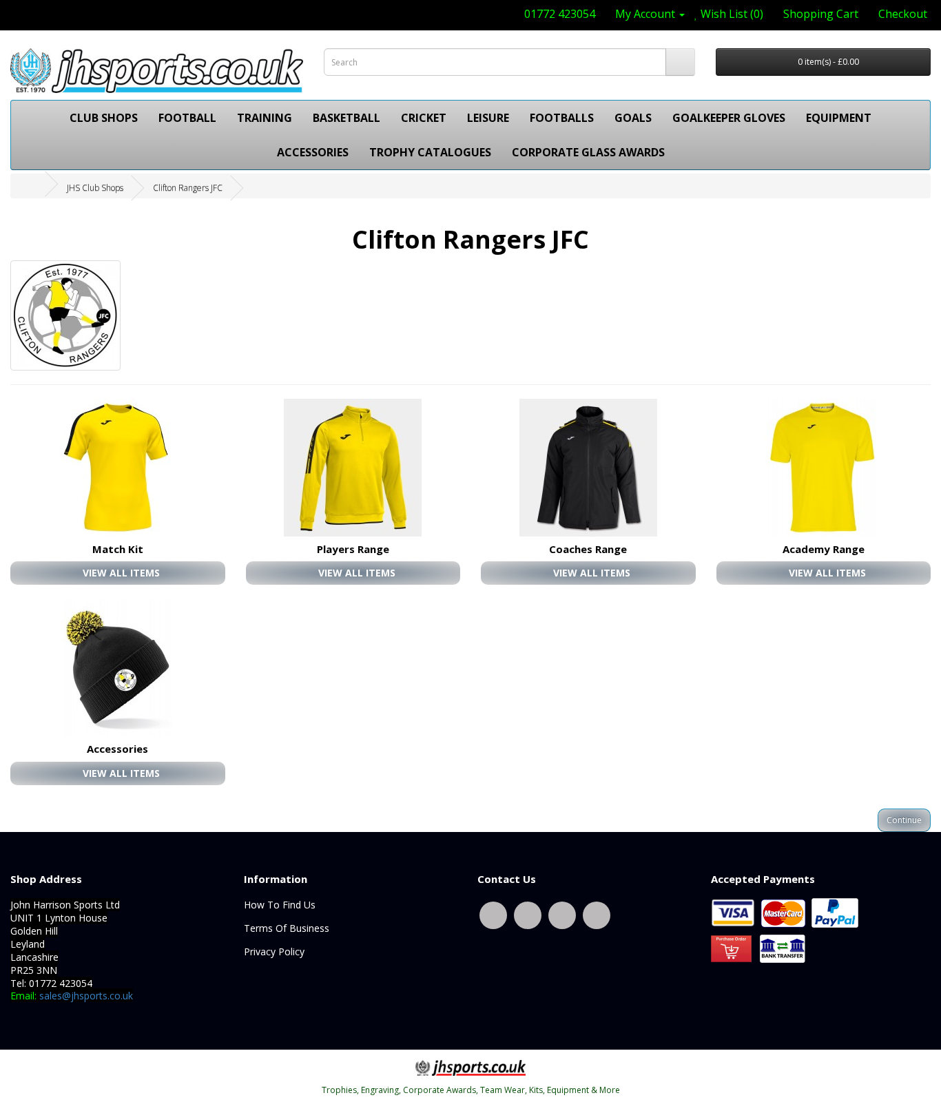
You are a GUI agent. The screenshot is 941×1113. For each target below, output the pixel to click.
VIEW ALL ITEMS (121, 572)
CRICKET (423, 117)
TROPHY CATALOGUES (430, 152)
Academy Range (824, 549)
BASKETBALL (346, 117)
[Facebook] (527, 914)
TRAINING (264, 117)
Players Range (353, 549)
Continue (904, 820)
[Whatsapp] (562, 914)
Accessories (117, 749)
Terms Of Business (286, 928)
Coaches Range (588, 549)
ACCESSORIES (313, 152)
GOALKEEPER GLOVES (728, 117)
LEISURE (488, 117)
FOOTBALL (187, 117)
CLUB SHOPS (104, 117)
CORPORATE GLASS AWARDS (588, 152)
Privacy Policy (274, 951)
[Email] (596, 914)
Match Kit (117, 549)
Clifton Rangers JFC (188, 188)
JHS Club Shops (95, 188)
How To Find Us (280, 904)
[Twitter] (493, 914)
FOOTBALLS (562, 117)
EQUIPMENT (838, 117)
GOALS (633, 117)
